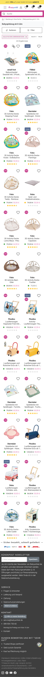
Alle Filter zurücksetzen (13, 37)
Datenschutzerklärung (10, 578)
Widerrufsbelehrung (33, 658)
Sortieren (12, 30)
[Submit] (4, 13)
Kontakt (7, 631)
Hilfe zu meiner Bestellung (15, 616)
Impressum (5, 658)
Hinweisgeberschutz (8, 661)
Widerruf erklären (11, 606)
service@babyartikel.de (13, 620)
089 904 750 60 (10, 624)
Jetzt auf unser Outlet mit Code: (22, 2)
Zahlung (7, 598)
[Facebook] (15, 673)
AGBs (23, 658)
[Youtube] (12, 673)
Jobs (19, 661)
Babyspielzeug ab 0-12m (31, 19)
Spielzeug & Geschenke (13, 19)
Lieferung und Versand (13, 595)
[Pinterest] (8, 673)
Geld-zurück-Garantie (12, 648)
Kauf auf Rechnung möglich (15, 651)
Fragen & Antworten (12, 591)
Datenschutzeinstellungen (14, 602)
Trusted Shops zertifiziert (14, 644)
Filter (32, 30)
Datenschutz (15, 658)
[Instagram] (3, 673)
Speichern (33, 559)
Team (24, 661)
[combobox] (22, 14)
